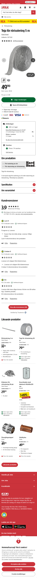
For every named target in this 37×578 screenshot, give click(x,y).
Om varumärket (8, 190)
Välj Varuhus (9, 152)
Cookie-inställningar (18, 574)
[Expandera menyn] (34, 7)
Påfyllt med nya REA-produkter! (20, 21)
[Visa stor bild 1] (18, 60)
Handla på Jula (7, 475)
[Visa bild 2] (8, 80)
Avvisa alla (18, 569)
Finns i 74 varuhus (7, 414)
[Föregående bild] (4, 60)
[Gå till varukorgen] (30, 7)
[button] (4, 514)
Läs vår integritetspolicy (15, 559)
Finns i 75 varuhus (25, 359)
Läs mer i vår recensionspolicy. (24, 214)
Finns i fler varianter (8, 359)
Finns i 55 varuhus (25, 414)
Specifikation (6, 184)
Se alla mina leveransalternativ (14, 139)
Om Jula (4, 480)
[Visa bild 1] (3, 80)
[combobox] (18, 12)
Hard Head (4, 34)
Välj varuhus (7, 17)
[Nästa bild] (33, 60)
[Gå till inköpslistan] (25, 7)
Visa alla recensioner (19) (18, 307)
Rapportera (13, 243)
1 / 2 (29, 75)
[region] (18, 557)
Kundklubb (5, 486)
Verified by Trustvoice (17, 312)
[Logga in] (20, 7)
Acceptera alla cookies (18, 564)
